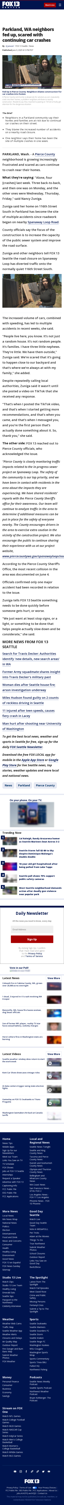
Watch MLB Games (11, 1426)
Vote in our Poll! (19, 967)
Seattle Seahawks (38, 1323)
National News (9, 1222)
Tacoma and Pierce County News (39, 1158)
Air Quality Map (9, 1341)
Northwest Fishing (38, 1369)
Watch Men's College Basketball (12, 1441)
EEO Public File (9, 1192)
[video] (54, 1062)
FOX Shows (7, 1167)
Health (5, 1248)
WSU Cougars (36, 1348)
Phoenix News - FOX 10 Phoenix (39, 1202)
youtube (15, 1471)
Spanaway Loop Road (43, 222)
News (31, 46)
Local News (8, 1215)
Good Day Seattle (36, 1213)
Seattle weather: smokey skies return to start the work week (23, 1060)
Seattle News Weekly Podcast (40, 1383)
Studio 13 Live (11, 1277)
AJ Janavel (10, 46)
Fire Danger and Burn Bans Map (12, 1350)
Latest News (10, 978)
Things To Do (36, 1240)
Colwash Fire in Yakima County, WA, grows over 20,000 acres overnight (22, 984)
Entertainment (9, 1233)
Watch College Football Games (13, 1421)
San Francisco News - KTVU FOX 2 (40, 1189)
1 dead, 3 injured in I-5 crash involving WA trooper (22, 997)
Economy (6, 1392)
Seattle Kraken (37, 1338)
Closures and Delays (12, 1338)
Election (6, 1230)
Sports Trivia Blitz (38, 1362)
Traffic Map (8, 1327)
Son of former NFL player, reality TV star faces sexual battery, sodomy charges (21, 1024)
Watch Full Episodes (39, 1288)
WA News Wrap (9, 1219)
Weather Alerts (9, 1334)
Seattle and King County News (37, 1151)
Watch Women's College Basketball (11, 1447)
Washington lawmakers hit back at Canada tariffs (22, 1113)
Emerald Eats (8, 1292)
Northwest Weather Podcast (39, 1393)
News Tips (7, 1143)
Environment (8, 1255)
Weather (8, 1319)
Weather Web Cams (12, 1323)
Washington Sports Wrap (39, 1353)
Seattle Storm (36, 1334)
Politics (5, 1226)
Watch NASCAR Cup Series (12, 1431)
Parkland (24, 785)
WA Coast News (37, 1184)
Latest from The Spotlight (37, 1283)
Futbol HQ (34, 1365)
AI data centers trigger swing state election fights (23, 1087)
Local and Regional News (40, 1140)
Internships (7, 1174)
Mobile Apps (8, 1146)
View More (53, 978)
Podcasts (36, 1377)
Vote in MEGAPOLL (39, 1229)
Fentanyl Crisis (36, 1305)
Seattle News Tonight (40, 1146)
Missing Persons (37, 1301)
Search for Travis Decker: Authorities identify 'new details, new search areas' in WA (31, 659)
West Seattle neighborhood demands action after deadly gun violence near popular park (40, 891)
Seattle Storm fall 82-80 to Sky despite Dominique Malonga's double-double (36, 853)
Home (6, 1139)
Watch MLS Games (11, 1455)
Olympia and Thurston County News (40, 1170)
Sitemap (6, 1269)
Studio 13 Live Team (12, 1285)
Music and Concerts (11, 1240)
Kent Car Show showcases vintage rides (21, 1072)
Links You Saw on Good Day (38, 1262)
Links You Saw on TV (12, 1160)
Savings (6, 1396)
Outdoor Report (37, 1257)
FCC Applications (10, 1196)
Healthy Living (9, 1251)
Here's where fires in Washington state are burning (22, 1038)
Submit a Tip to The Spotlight (39, 1310)
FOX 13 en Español (11, 1262)
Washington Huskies (39, 1345)
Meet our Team (10, 1156)
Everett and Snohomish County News (41, 1164)
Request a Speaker (11, 1178)
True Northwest (37, 1243)
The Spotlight (39, 1277)
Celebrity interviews (11, 1306)
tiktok (32, 1471)
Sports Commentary (39, 1358)
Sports (34, 1319)
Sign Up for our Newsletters (9, 1151)
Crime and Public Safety (38, 1296)
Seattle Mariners (37, 1327)
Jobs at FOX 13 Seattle (13, 1171)
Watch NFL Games (11, 1416)
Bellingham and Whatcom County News (38, 1178)
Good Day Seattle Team (38, 1224)
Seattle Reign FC (37, 1341)
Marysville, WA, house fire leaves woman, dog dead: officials (21, 1011)
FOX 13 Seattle (22, 46)
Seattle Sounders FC (39, 1330)
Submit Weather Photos (37, 1248)
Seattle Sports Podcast (41, 1387)
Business (6, 1388)
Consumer (7, 1244)
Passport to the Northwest (9, 1301)
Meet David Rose (38, 1291)
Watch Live (50, 5)
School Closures (37, 1253)
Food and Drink (9, 1237)
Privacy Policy (35, 953)
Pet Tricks (34, 1232)
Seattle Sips (8, 1296)
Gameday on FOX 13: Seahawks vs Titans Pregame (21, 1100)
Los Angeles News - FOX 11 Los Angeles (39, 1196)
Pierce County (45, 154)
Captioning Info (9, 1185)
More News (10, 1211)
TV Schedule (8, 1163)
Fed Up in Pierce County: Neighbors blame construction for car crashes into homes (32, 92)
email (49, 1471)
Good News (8, 1258)
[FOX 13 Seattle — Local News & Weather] (11, 4)
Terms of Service (34, 956)
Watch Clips (8, 1281)
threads (37, 1471)
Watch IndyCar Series (12, 1436)
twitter (43, 1471)
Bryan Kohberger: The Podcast (40, 1399)
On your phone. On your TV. (26, 800)
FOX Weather (8, 1361)
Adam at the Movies (39, 1236)
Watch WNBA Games (12, 1452)
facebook (26, 1471)
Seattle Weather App (12, 1330)
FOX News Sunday (11, 1266)
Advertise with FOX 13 (13, 1181)
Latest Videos (11, 1054)
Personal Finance (10, 1381)
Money (6, 1377)
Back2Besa (35, 1267)
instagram (20, 1471)
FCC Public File (9, 1189)
